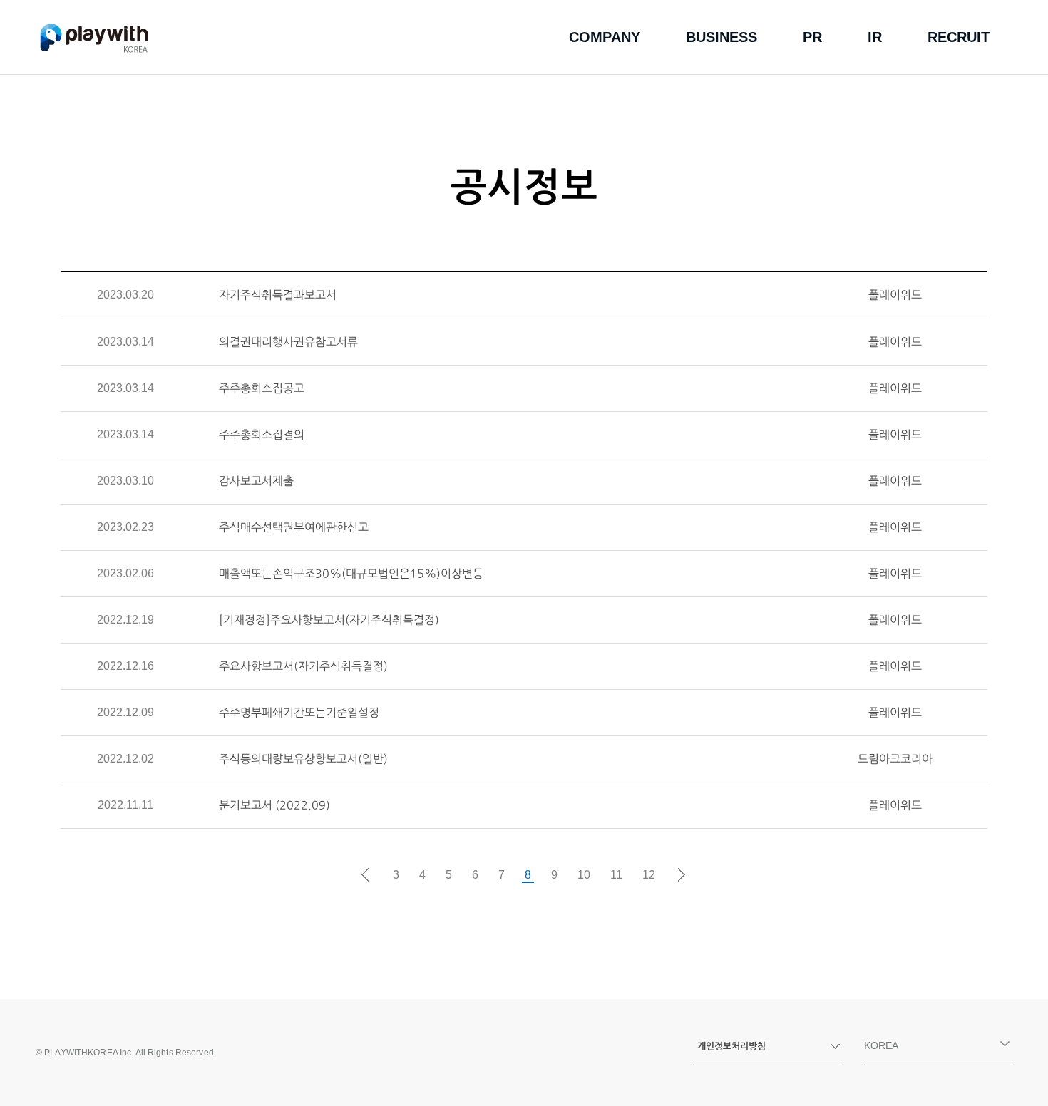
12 (648, 875)
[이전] (365, 875)
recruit (959, 37)
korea (881, 1045)
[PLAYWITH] (94, 38)
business (721, 37)
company (604, 37)
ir (875, 37)
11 (616, 875)
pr (812, 37)
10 (583, 875)
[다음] (682, 875)
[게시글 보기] (496, 295)
